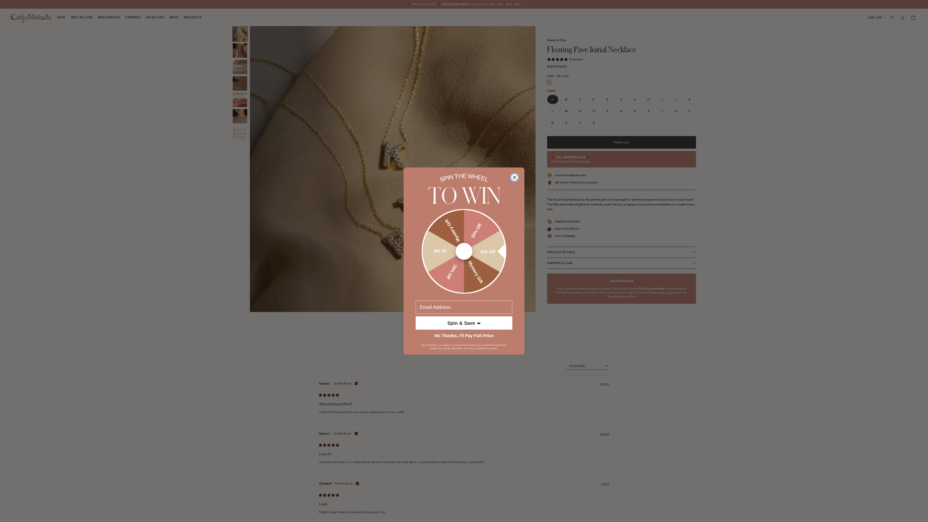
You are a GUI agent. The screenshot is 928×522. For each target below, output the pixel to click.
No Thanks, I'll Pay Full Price (464, 335)
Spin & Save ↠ (464, 323)
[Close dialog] (514, 177)
